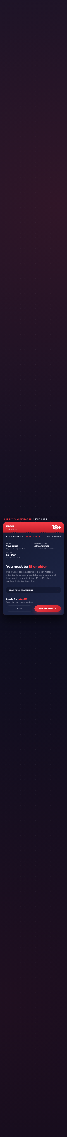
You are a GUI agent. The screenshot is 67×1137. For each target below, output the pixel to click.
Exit (19, 608)
